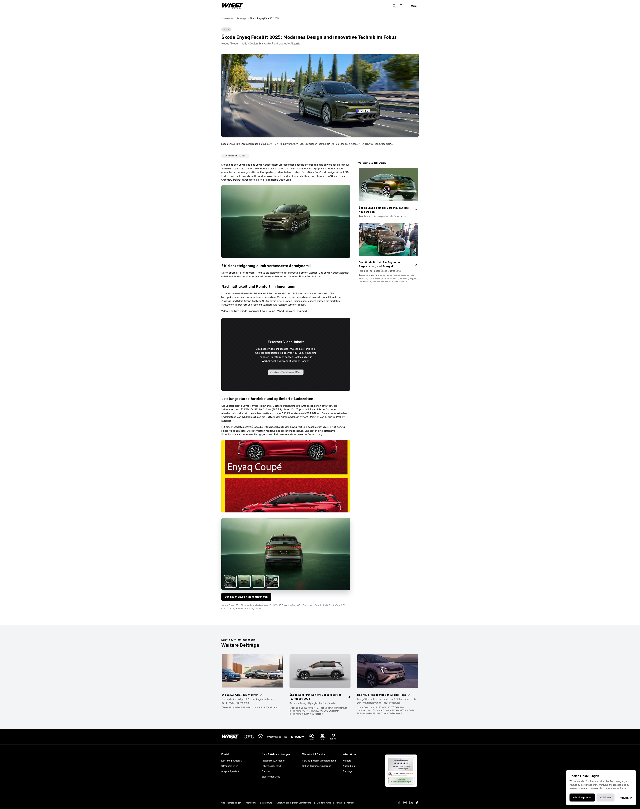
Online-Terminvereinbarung (316, 766)
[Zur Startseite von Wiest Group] (232, 6)
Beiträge (241, 18)
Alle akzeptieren (582, 797)
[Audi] (249, 737)
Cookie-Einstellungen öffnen (287, 372)
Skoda (226, 29)
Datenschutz (266, 803)
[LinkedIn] (411, 803)
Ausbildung (349, 766)
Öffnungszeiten (229, 766)
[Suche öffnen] (394, 6)
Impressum (251, 803)
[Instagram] (405, 803)
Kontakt (350, 803)
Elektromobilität (271, 776)
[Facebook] (399, 803)
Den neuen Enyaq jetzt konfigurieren (246, 596)
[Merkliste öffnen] (401, 6)
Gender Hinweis (324, 803)
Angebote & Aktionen (273, 760)
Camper (266, 771)
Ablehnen (605, 797)
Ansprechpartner (230, 771)
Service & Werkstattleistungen (319, 760)
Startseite (227, 18)
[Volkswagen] (260, 737)
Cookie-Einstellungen (231, 803)
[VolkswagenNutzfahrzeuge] (312, 737)
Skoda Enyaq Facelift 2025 (264, 18)
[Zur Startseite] (231, 736)
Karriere (347, 760)
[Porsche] (277, 737)
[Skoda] (297, 737)
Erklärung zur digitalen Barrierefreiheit (294, 803)
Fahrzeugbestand (271, 766)
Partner (339, 803)
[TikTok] (417, 803)
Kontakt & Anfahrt (231, 760)
